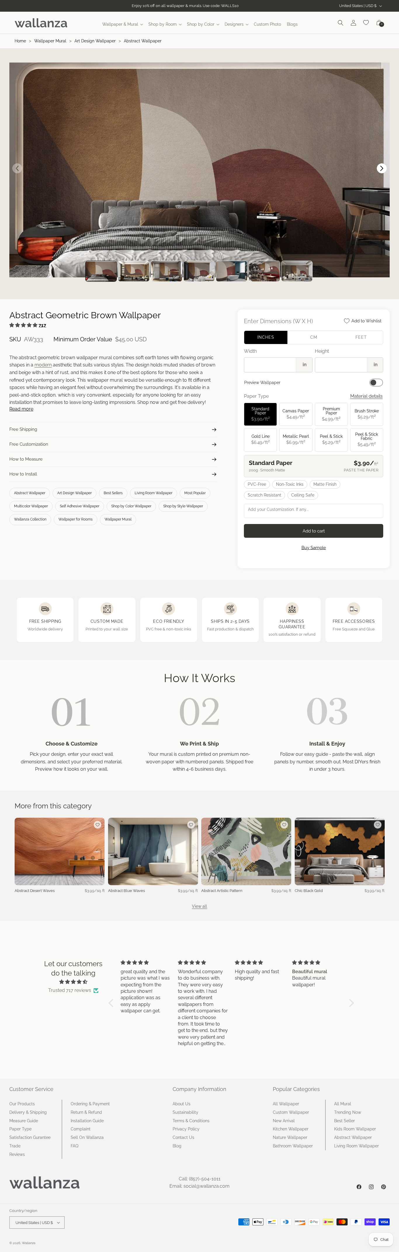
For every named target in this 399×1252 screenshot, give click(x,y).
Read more (21, 409)
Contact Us (183, 1137)
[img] (73, 982)
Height (322, 351)
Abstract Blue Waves (126, 890)
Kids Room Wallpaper (355, 1129)
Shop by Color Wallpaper (131, 506)
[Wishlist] (366, 23)
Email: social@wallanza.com (199, 1186)
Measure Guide (23, 1120)
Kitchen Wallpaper (290, 1129)
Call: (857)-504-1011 (200, 1179)
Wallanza (28, 1243)
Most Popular (195, 493)
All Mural (342, 1103)
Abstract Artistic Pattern (221, 890)
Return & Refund (86, 1112)
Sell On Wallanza (87, 1137)
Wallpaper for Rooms (75, 519)
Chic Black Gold (309, 890)
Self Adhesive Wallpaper (79, 506)
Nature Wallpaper (290, 1137)
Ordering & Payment (90, 1103)
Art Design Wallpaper (95, 41)
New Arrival (284, 1120)
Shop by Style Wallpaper (183, 506)
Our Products (22, 1103)
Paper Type (20, 1129)
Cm (313, 337)
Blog (177, 1146)
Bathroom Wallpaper (293, 1146)
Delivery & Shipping (28, 1112)
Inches (265, 337)
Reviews (17, 1154)
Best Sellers (113, 493)
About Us (181, 1103)
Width (250, 351)
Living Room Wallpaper (153, 493)
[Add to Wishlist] (98, 825)
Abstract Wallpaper (143, 41)
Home (20, 41)
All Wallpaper (286, 1103)
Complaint (81, 1129)
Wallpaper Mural (50, 41)
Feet (361, 337)
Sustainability (185, 1112)
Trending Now (347, 1112)
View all (199, 906)
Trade (14, 1146)
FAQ (74, 1146)
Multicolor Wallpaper (31, 506)
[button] (122, 24)
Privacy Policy (186, 1129)
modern (43, 365)
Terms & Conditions (191, 1120)
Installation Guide (87, 1120)
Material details (366, 396)
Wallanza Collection (30, 519)
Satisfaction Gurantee (30, 1137)
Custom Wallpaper (291, 1112)
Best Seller (344, 1120)
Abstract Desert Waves (35, 890)
